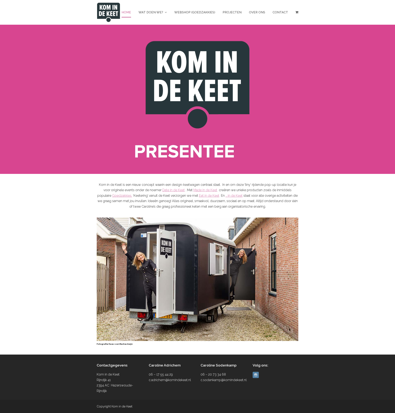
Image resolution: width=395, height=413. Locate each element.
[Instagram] (256, 375)
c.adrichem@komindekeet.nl (170, 380)
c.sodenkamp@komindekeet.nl (224, 380)
